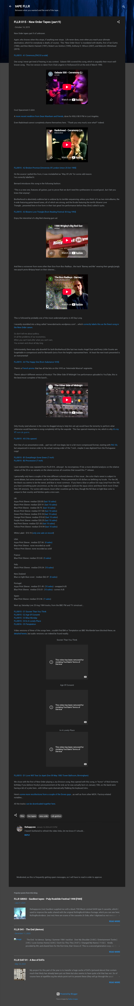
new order (43, 816)
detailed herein (20, 633)
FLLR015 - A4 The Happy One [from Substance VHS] (36, 362)
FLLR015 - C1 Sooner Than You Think (30, 611)
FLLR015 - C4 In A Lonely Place (27, 621)
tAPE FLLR (22, 6)
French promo (28, 368)
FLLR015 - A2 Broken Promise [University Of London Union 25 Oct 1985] (45, 168)
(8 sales (53, 577)
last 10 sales (49, 501)
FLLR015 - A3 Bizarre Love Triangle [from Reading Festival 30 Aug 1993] (45, 212)
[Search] (123, 7)
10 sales (49, 567)
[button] (118, 22)
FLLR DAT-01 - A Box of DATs (29, 960)
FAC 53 (114, 445)
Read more (114, 921)
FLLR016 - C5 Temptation (25, 624)
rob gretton (56, 816)
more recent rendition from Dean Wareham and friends (39, 116)
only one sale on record (43, 533)
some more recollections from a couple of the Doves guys (45, 794)
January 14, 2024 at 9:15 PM (47, 827)
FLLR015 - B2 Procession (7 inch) (28, 461)
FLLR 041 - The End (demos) (29, 929)
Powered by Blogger (68, 994)
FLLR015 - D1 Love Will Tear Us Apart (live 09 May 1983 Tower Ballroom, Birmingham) (51, 775)
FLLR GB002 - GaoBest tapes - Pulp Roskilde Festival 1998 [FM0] (48, 899)
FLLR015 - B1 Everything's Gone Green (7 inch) (34, 457)
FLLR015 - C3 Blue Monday (25, 618)
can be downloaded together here (40, 804)
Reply (27, 835)
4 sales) (48, 542)
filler (22, 816)
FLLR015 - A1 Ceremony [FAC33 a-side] (31, 55)
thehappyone (30, 827)
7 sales (47, 599)
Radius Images (73, 999)
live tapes (32, 816)
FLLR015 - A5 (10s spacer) (25, 438)
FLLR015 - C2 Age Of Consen (26, 615)
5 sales (47, 558)
